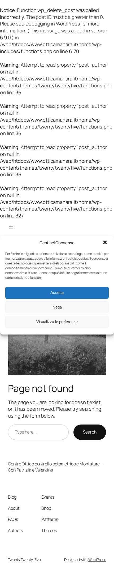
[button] (105, 243)
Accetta (57, 292)
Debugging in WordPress (52, 23)
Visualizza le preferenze (57, 321)
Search (90, 432)
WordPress (97, 559)
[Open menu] (11, 228)
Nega (57, 307)
